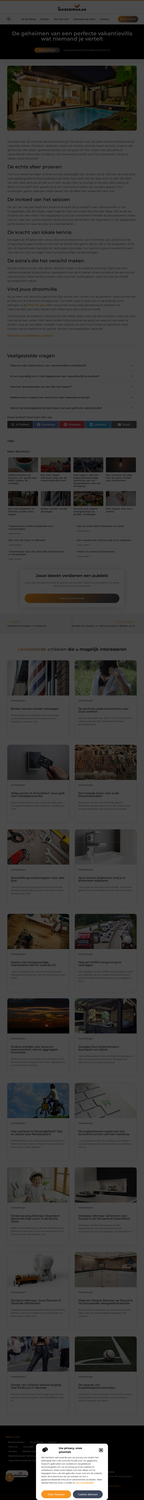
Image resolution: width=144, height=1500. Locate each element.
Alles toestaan (56, 1494)
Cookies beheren (88, 1494)
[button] (101, 1450)
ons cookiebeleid (84, 1482)
